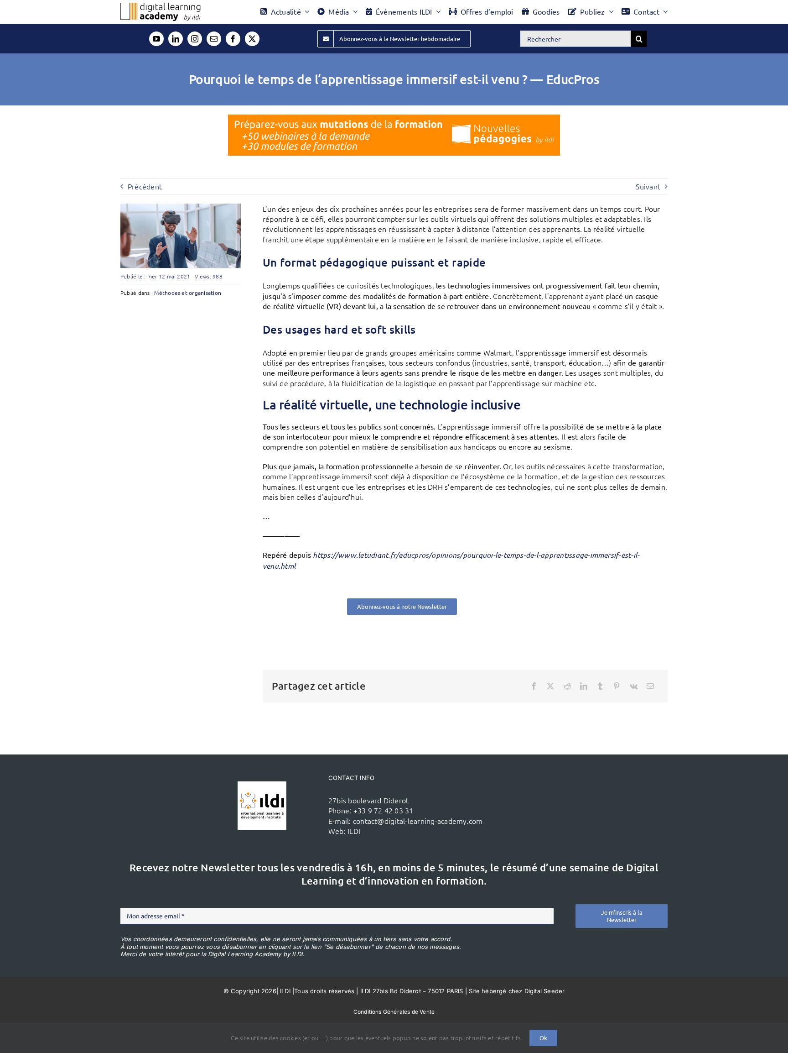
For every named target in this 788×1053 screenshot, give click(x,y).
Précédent (145, 186)
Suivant (648, 186)
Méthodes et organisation (187, 292)
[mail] (214, 38)
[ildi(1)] (262, 785)
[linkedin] (175, 38)
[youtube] (156, 38)
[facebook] (233, 38)
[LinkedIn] (583, 686)
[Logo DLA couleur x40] (160, 6)
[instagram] (194, 38)
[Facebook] (534, 686)
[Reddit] (567, 686)
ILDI (353, 831)
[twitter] (252, 38)
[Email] (650, 686)
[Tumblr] (600, 686)
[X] (550, 686)
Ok (543, 1038)
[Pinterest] (616, 686)
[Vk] (633, 686)
